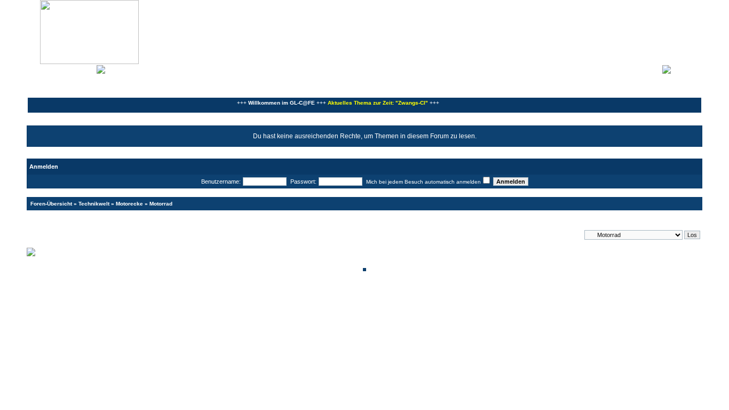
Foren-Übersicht (51, 204)
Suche (85, 68)
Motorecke (129, 204)
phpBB (328, 298)
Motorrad (160, 204)
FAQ (66, 68)
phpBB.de (401, 303)
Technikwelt (93, 204)
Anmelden (686, 68)
